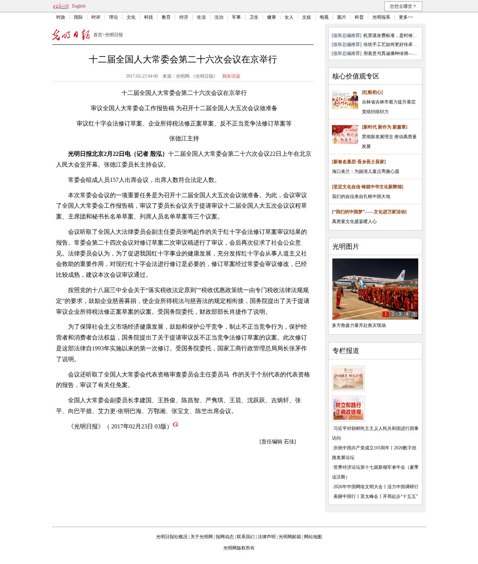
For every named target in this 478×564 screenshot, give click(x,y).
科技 (148, 17)
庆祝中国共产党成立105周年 (361, 447)
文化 (131, 17)
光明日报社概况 (171, 536)
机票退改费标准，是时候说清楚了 (397, 35)
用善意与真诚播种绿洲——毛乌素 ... (399, 53)
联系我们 (246, 536)
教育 (166, 17)
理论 (113, 17)
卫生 (253, 17)
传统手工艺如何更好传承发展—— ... (399, 44)
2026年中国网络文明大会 (358, 486)
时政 (60, 17)
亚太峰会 (369, 496)
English (79, 6)
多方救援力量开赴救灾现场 (359, 325)
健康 (271, 17)
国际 (78, 17)
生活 (201, 17)
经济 (183, 17)
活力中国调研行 (403, 486)
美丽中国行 (344, 496)
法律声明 (267, 536)
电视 (324, 17)
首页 (97, 34)
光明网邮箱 (290, 536)
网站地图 (313, 536)
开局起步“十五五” (400, 496)
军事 (236, 17)
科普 (359, 17)
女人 (289, 17)
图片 (341, 17)
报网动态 (225, 536)
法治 (218, 17)
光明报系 (381, 17)
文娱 (306, 17)
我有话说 (231, 76)
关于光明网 (201, 536)
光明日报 (114, 34)
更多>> (406, 17)
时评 (95, 17)
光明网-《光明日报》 (197, 76)
